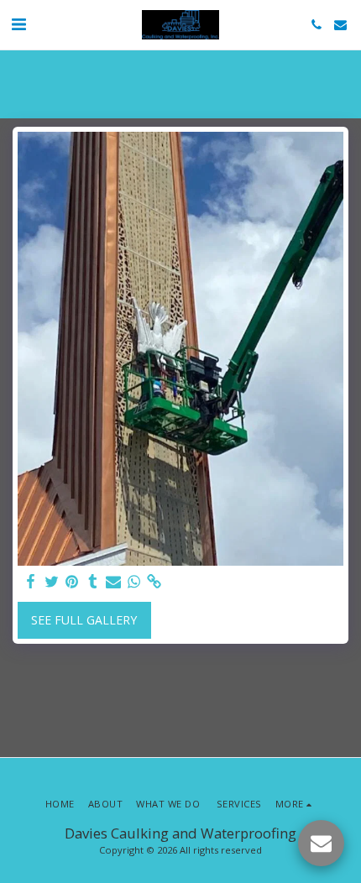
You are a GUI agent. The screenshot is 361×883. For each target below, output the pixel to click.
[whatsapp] (134, 581)
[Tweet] (52, 581)
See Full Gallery (84, 620)
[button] (18, 24)
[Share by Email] (113, 581)
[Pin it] (72, 581)
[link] (154, 581)
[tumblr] (93, 581)
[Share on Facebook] (31, 581)
